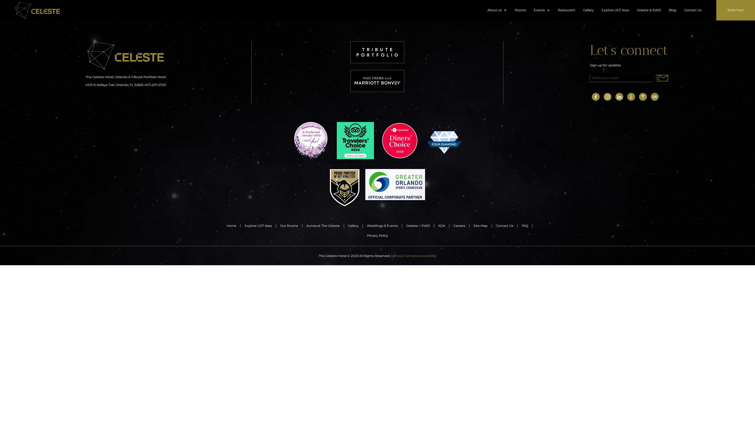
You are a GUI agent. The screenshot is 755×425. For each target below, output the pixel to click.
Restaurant (566, 10)
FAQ (525, 226)
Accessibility (426, 256)
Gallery (588, 10)
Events (539, 10)
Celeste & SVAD (649, 10)
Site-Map (480, 226)
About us (494, 10)
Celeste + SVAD (418, 226)
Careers (459, 226)
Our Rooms (289, 226)
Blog (672, 10)
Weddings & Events (382, 226)
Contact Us (693, 10)
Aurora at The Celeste (323, 226)
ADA (441, 226)
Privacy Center (404, 256)
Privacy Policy (377, 235)
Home (231, 226)
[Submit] (661, 78)
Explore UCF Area (615, 10)
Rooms (520, 10)
